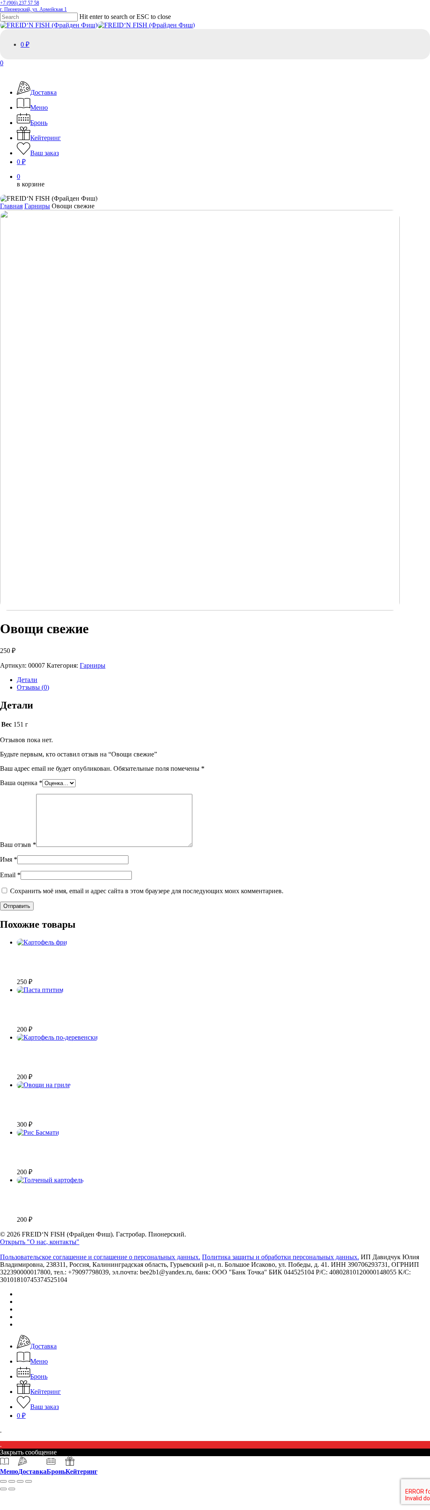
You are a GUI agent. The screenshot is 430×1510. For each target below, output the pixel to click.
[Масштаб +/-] (3, 1481)
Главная (11, 206)
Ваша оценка (21, 782)
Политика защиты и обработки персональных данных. (280, 1257)
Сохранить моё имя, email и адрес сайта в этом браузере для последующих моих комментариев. (146, 890)
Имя (8, 859)
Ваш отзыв (18, 844)
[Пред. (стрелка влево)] (3, 1489)
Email (10, 874)
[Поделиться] (20, 1481)
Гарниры (37, 206)
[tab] (223, 680)
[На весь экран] (11, 1481)
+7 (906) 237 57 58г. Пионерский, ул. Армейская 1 (33, 6)
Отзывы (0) (33, 687)
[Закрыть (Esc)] (28, 1481)
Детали (27, 679)
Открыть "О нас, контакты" (39, 1241)
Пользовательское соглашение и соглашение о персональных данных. (100, 1257)
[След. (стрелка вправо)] (11, 1489)
